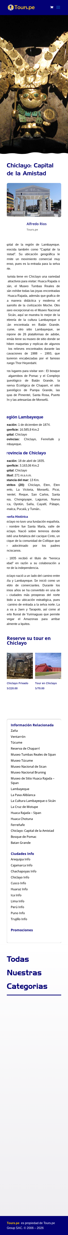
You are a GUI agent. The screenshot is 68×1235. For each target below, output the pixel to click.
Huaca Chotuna (22, 819)
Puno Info (18, 913)
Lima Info (17, 901)
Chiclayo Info (20, 877)
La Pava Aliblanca (23, 795)
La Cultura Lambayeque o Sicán (33, 801)
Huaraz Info (19, 889)
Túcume (16, 742)
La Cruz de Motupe (24, 807)
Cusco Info (18, 883)
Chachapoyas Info (23, 871)
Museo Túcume (22, 760)
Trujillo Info (19, 919)
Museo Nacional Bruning (28, 772)
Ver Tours (32, 88)
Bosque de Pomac (23, 837)
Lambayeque (20, 789)
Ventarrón (18, 737)
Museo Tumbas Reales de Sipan (33, 754)
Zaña (14, 731)
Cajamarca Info (21, 865)
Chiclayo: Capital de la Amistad (32, 831)
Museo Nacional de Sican (28, 766)
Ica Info (16, 895)
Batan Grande (21, 843)
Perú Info (17, 907)
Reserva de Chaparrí (25, 748)
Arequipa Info (20, 859)
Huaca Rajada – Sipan (26, 813)
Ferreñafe (18, 825)
